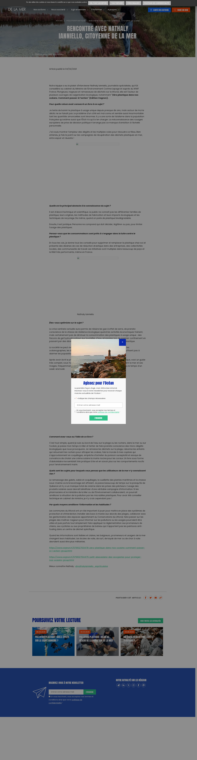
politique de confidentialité (108, 412)
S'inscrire (98, 417)
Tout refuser (117, 3)
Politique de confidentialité (156, 3)
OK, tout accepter (98, 3)
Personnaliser (133, 3)
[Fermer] (122, 342)
